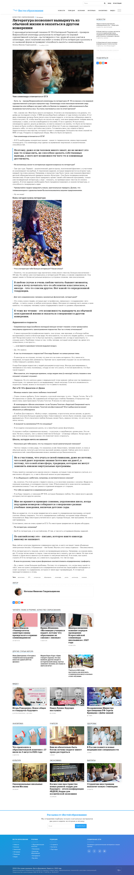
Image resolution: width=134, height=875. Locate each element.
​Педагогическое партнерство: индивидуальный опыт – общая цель (107, 24)
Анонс (106, 38)
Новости (61, 10)
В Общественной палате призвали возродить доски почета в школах (106, 43)
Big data (35, 858)
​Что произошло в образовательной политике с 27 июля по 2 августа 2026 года (29, 749)
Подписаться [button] (80, 826)
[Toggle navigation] (119, 10)
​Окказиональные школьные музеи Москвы (27, 785)
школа (66, 577)
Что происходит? (109, 46)
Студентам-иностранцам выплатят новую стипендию (102, 785)
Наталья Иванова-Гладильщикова (24, 45)
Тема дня (71, 10)
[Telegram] (19, 602)
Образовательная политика (37, 845)
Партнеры (54, 849)
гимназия (84, 577)
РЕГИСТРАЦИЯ (117, 3)
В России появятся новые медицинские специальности (103, 748)
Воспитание (108, 27)
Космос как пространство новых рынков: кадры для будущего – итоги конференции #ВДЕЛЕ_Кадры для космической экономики (67, 789)
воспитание (21, 577)
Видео (112, 10)
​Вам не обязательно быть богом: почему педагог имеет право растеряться (66, 749)
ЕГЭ (29, 577)
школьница (75, 577)
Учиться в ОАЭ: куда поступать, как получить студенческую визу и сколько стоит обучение (80, 673)
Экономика (35, 849)
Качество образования (23, 17)
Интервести (36, 855)
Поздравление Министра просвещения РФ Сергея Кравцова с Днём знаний (100, 710)
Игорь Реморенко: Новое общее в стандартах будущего (29, 709)
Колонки (81, 10)
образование (47, 577)
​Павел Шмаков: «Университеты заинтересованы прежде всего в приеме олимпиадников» (25, 633)
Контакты (54, 847)
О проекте (54, 844)
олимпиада (58, 577)
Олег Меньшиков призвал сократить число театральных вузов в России (107, 51)
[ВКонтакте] (14, 602)
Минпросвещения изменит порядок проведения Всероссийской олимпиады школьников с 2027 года (78, 635)
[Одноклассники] (16, 602)
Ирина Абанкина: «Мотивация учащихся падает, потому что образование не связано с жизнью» (53, 633)
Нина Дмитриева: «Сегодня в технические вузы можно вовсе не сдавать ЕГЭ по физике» (24, 659)
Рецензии (17, 854)
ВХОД (109, 3)
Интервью (92, 10)
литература (37, 577)
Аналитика (102, 10)
